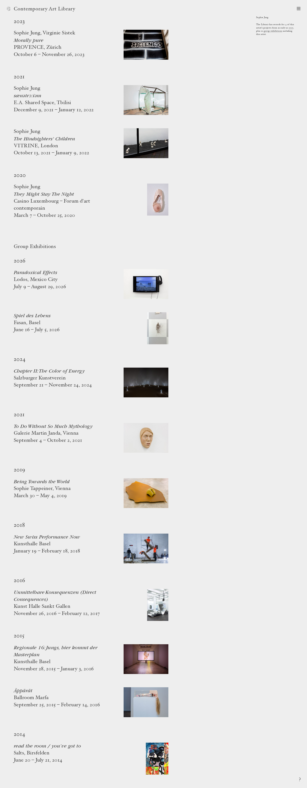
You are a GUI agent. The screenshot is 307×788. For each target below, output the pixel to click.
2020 (291, 28)
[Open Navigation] (298, 8)
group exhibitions (273, 31)
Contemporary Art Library (44, 9)
